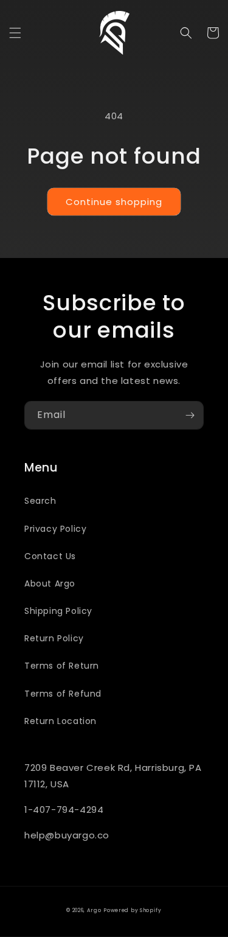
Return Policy (54, 638)
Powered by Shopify (132, 910)
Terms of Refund (63, 694)
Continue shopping (114, 201)
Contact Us (50, 556)
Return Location (60, 721)
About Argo (49, 583)
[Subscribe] (189, 415)
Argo (94, 910)
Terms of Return (61, 666)
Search (40, 501)
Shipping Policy (58, 611)
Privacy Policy (55, 529)
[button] (15, 32)
